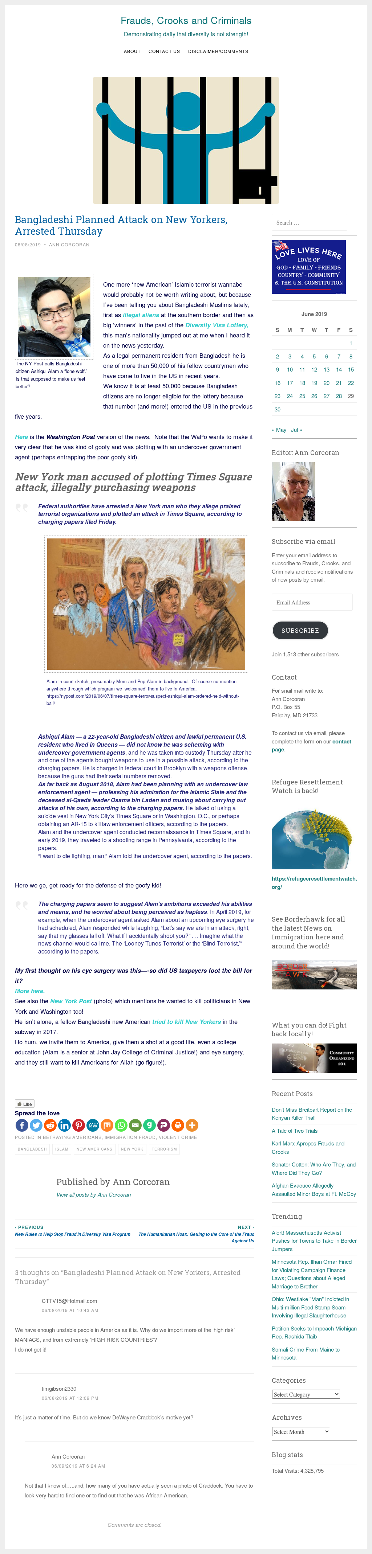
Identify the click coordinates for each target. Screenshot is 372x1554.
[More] (192, 1125)
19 (314, 382)
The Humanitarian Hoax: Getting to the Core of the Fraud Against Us (196, 1234)
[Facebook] (22, 1125)
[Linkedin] (64, 1125)
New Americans (95, 1149)
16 (277, 382)
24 (290, 395)
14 (339, 369)
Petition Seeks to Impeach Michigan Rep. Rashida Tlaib (314, 1332)
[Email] (135, 1125)
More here (29, 990)
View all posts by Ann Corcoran (93, 1194)
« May (279, 429)
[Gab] (149, 1125)
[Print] (177, 1125)
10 (290, 369)
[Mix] (107, 1125)
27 (326, 395)
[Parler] (163, 1125)
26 (314, 395)
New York (132, 1149)
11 (302, 369)
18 (302, 382)
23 (277, 395)
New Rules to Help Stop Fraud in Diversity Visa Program (72, 1230)
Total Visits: (286, 1470)
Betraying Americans (72, 1137)
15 (351, 369)
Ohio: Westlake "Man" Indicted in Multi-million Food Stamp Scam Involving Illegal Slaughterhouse (310, 1307)
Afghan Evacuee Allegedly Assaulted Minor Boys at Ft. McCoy (314, 1189)
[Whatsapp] (121, 1125)
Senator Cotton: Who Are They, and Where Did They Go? (314, 1168)
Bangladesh (32, 1149)
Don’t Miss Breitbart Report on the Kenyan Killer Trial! (312, 1114)
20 (326, 382)
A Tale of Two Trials (295, 1130)
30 (277, 409)
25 (302, 395)
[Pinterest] (78, 1125)
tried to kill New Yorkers (186, 1021)
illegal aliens (140, 314)
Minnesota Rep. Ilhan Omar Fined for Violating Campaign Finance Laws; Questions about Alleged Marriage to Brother (312, 1274)
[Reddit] (50, 1125)
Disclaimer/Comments (218, 51)
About (132, 51)
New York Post (71, 1000)
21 (339, 382)
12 (314, 369)
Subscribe (300, 630)
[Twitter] (36, 1125)
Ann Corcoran (69, 244)
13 (326, 369)
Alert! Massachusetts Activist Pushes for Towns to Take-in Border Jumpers (314, 1240)
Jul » (296, 429)
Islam (61, 1149)
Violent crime (178, 1137)
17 (290, 382)
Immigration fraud (130, 1137)
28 (339, 395)
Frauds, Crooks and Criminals (186, 20)
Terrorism (164, 1149)
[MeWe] (92, 1125)
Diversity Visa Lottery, (215, 324)
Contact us (164, 51)
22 (351, 382)
